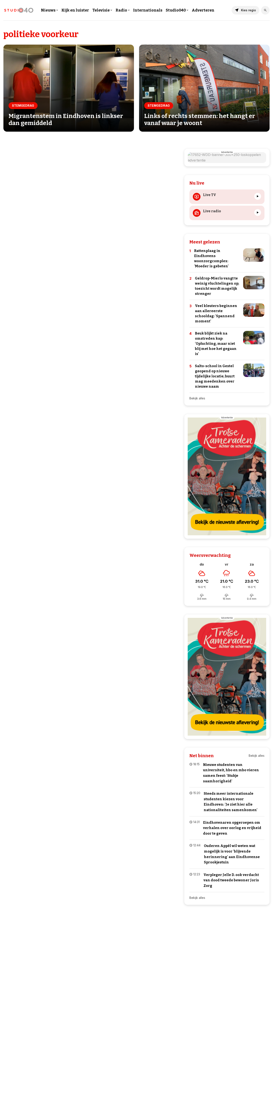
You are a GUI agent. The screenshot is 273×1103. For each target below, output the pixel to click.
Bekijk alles (197, 398)
